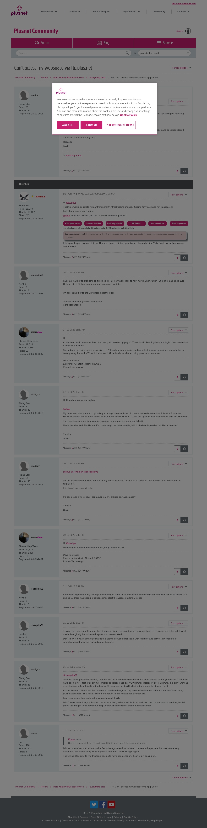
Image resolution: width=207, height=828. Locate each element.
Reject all (91, 125)
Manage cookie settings (120, 125)
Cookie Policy (128, 115)
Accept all (67, 125)
